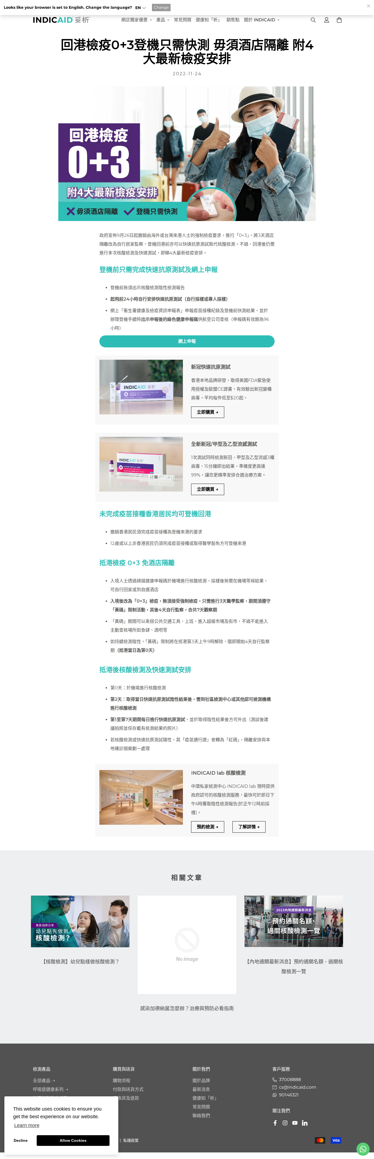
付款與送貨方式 (128, 1089)
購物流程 (121, 1080)
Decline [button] (21, 1140)
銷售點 (233, 19)
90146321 (289, 1094)
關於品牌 (201, 1080)
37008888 (290, 1079)
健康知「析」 (209, 19)
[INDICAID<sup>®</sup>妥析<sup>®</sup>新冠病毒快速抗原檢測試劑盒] (141, 387)
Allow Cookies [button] (73, 1140)
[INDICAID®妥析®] (61, 20)
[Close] (368, 5)
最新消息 (201, 1089)
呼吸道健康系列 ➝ (50, 1089)
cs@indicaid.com (297, 1087)
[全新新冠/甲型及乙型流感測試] (141, 464)
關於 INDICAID (259, 19)
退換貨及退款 (126, 1098)
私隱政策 (131, 1140)
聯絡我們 (201, 1115)
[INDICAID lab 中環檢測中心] (141, 797)
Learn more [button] (26, 1125)
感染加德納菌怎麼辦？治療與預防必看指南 (187, 1009)
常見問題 (182, 19)
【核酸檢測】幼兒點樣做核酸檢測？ (80, 962)
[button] (140, 8)
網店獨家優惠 (134, 19)
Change (161, 7)
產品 (160, 19)
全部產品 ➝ (44, 1080)
